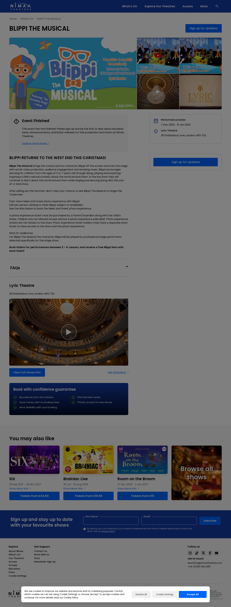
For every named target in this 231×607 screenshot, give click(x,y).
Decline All (141, 594)
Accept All (193, 594)
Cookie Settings (164, 594)
